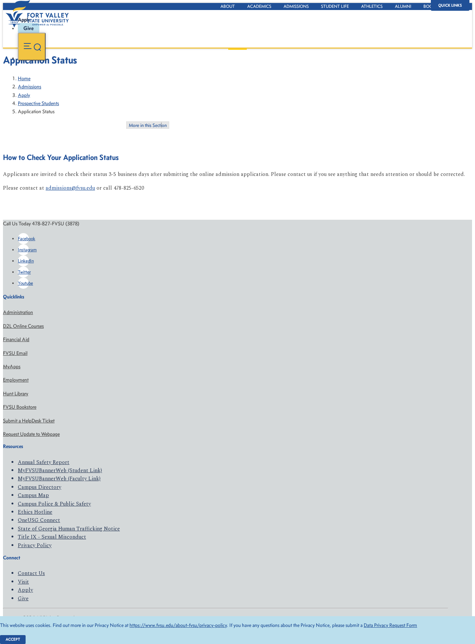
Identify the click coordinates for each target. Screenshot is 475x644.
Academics (259, 6)
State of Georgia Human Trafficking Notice (69, 529)
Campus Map (33, 495)
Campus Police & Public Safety (54, 504)
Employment (16, 380)
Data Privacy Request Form (390, 625)
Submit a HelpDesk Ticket (29, 421)
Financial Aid (16, 339)
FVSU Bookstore (19, 407)
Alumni (403, 6)
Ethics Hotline (35, 512)
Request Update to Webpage (31, 434)
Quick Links (450, 5)
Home (24, 78)
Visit (23, 582)
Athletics (372, 6)
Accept (13, 639)
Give (23, 598)
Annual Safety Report (43, 462)
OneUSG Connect (39, 520)
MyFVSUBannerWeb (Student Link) (60, 470)
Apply (24, 95)
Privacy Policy (35, 545)
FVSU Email (15, 353)
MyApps (11, 366)
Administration (18, 312)
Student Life (335, 6)
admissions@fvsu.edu (70, 188)
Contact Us (31, 573)
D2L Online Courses (23, 326)
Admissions (296, 6)
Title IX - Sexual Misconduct (52, 537)
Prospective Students (38, 103)
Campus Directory (39, 487)
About (227, 6)
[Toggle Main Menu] (32, 47)
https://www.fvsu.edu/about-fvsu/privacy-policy (178, 625)
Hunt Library (15, 393)
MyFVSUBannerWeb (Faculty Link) (59, 479)
